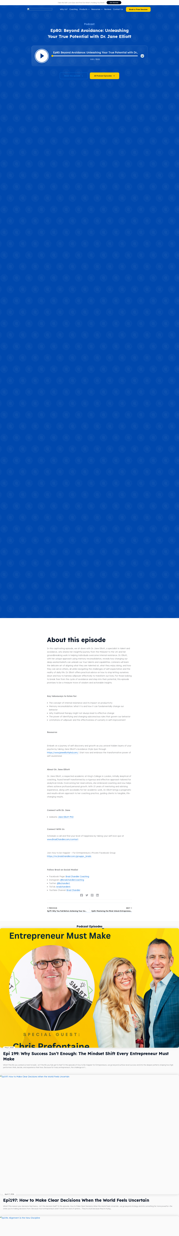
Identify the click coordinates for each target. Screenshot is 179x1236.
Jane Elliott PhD (66, 817)
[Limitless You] (39, 9)
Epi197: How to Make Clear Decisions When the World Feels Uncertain (76, 1200)
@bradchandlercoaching (72, 880)
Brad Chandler (73, 890)
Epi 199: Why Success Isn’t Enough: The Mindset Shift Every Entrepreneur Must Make (86, 1056)
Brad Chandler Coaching (77, 876)
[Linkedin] (97, 895)
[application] (88, 9)
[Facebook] (81, 895)
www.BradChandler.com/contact (62, 839)
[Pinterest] (92, 895)
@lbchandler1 (63, 883)
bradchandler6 (63, 886)
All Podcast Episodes (103, 76)
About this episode (72, 76)
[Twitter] (87, 895)
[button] (114, 2)
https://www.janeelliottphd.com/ (62, 752)
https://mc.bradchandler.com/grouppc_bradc (69, 856)
